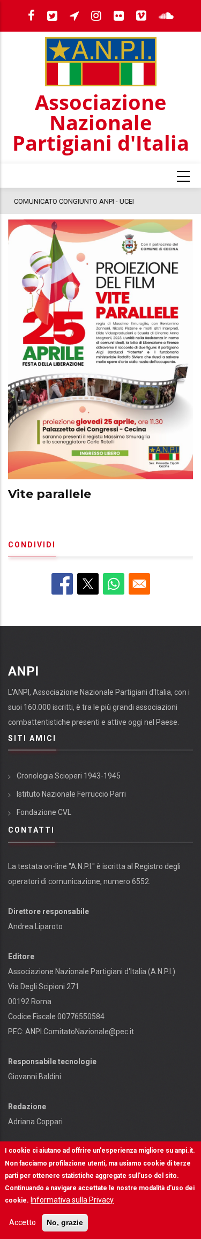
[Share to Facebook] (62, 584)
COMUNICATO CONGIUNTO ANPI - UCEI (73, 201)
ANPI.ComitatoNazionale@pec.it (79, 1031)
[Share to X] (88, 584)
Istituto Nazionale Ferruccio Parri (71, 794)
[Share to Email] (139, 584)
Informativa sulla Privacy (72, 1200)
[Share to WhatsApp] (113, 584)
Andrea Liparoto (35, 926)
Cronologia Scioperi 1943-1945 (69, 775)
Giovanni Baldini (34, 1076)
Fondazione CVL (44, 812)
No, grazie (65, 1222)
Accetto (22, 1222)
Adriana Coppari (35, 1121)
